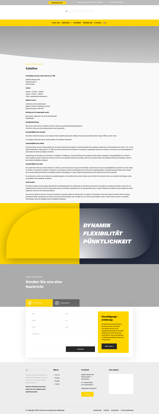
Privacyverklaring (127, 410)
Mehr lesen (109, 346)
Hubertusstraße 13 (86, 377)
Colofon (106, 410)
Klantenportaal (57, 3)
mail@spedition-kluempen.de (89, 388)
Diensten (66, 23)
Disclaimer (115, 410)
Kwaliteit (77, 23)
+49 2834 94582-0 (116, 2)
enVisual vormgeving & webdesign (52, 410)
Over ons (56, 23)
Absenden (80, 349)
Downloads (97, 410)
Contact (97, 23)
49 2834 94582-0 (88, 382)
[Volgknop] (28, 397)
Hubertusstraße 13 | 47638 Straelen (90, 2)
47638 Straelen (85, 379)
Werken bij (87, 23)
